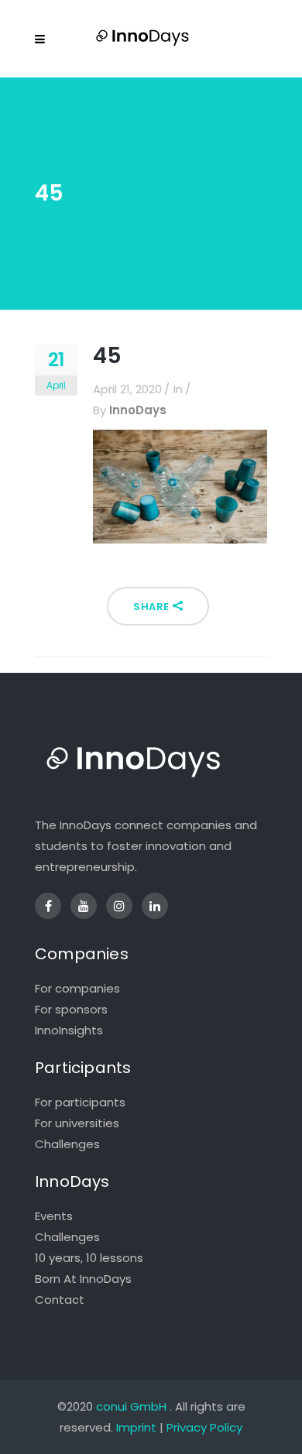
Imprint (136, 1427)
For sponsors (71, 1009)
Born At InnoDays (83, 1279)
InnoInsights (69, 1030)
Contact (59, 1299)
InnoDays (137, 410)
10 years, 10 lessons (89, 1258)
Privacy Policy (204, 1427)
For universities (77, 1123)
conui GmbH (131, 1406)
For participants (80, 1102)
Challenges (67, 1144)
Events (54, 1216)
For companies (77, 988)
